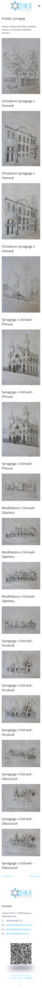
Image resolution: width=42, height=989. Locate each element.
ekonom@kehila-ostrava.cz (18, 933)
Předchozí (7, 876)
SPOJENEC (29, 978)
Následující (34, 876)
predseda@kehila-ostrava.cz (18, 929)
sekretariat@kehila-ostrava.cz (19, 925)
